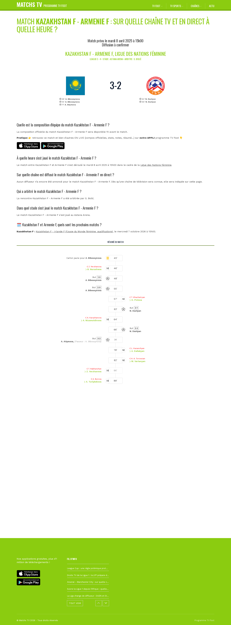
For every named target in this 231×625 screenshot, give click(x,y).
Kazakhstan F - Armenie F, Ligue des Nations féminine (115, 53)
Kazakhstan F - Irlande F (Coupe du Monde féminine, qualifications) (74, 231)
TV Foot (156, 6)
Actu (211, 6)
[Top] (222, 618)
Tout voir (75, 603)
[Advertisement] (115, 447)
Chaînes (195, 6)
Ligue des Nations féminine (155, 165)
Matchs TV (42, 4)
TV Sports (175, 6)
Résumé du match (115, 241)
